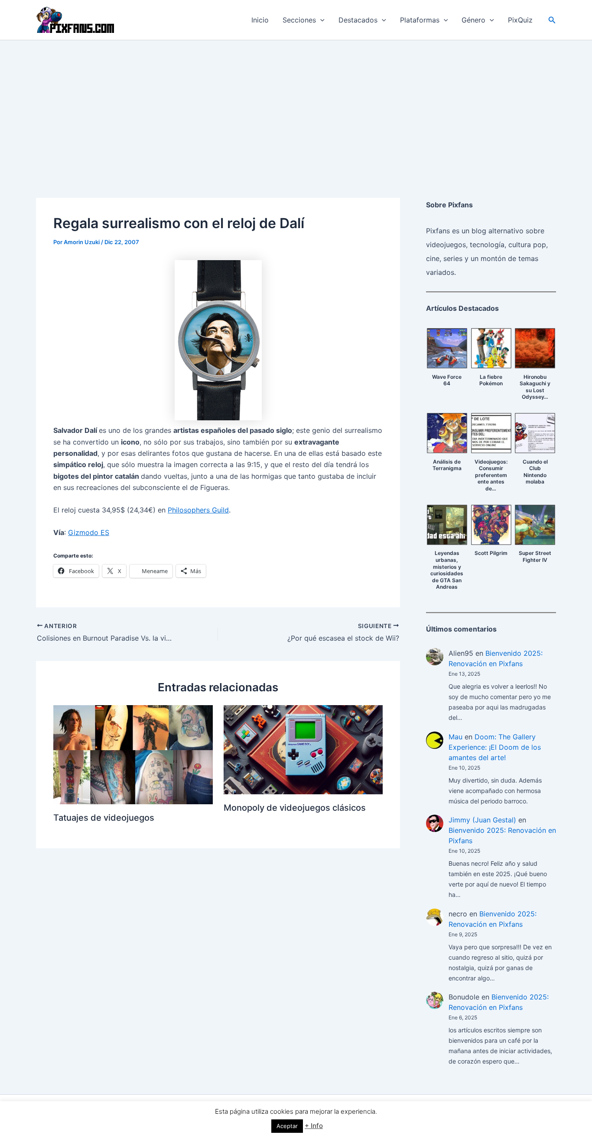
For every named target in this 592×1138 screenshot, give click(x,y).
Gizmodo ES (88, 532)
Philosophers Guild (198, 510)
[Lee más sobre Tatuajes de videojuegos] (133, 754)
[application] (320, 20)
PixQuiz (520, 20)
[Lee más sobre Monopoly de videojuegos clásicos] (303, 749)
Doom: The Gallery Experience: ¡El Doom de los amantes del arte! (495, 747)
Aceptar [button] (287, 1125)
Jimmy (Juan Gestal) (482, 820)
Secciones (299, 20)
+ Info (314, 1126)
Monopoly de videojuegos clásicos (295, 808)
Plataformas (419, 20)
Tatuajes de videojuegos (103, 817)
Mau (455, 736)
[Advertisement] (296, 105)
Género (473, 20)
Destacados (357, 20)
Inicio (260, 20)
